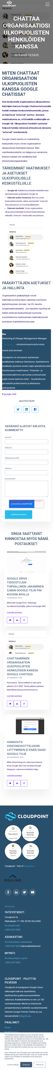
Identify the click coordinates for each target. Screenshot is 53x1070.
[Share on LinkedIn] (17, 620)
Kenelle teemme (11, 1032)
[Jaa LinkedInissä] (26, 409)
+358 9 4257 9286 (13, 946)
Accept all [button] (26, 1064)
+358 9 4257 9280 (13, 929)
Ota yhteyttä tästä (12, 925)
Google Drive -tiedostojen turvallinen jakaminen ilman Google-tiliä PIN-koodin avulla (25, 586)
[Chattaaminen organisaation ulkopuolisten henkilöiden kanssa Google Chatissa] (26, 642)
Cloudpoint (8, 344)
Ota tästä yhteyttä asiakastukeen (18, 942)
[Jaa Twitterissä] (18, 409)
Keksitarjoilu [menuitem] (10, 906)
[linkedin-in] (16, 892)
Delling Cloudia (25, 1016)
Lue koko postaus (14, 612)
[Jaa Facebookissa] (35, 409)
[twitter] (24, 892)
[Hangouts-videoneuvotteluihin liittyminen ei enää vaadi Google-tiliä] (26, 725)
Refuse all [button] (39, 1064)
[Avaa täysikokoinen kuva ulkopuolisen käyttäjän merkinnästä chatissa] (26, 249)
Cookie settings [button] (13, 1064)
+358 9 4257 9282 (12, 962)
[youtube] (32, 892)
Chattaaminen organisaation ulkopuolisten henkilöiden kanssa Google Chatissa (22, 666)
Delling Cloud (29, 866)
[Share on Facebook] (24, 620)
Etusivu (8, 1027)
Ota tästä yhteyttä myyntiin (16, 958)
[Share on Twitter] (10, 620)
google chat (10, 394)
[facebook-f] (8, 892)
